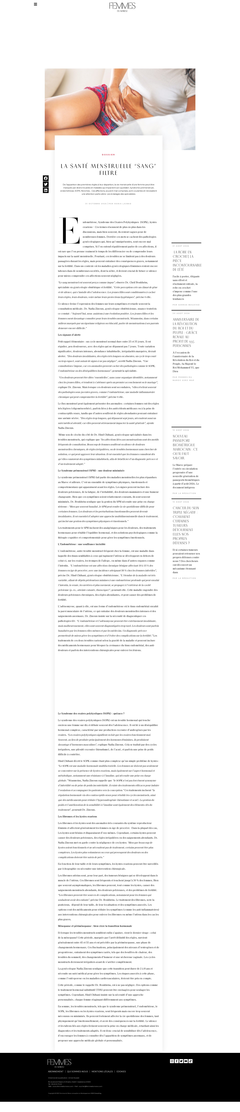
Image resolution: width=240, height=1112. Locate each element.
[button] (46, 178)
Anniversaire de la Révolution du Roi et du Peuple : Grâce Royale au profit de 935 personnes (186, 333)
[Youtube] (186, 1061)
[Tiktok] (190, 1061)
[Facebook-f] (177, 1061)
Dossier (108, 155)
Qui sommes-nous (77, 1071)
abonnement (56, 1071)
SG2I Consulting (96, 1093)
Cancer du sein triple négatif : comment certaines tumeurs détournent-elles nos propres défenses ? (186, 525)
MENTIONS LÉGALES (102, 1071)
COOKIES (121, 1071)
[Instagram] (172, 1061)
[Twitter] (181, 1061)
